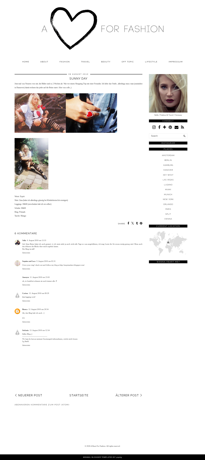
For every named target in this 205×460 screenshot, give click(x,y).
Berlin (168, 160)
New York (168, 199)
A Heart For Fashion (98, 446)
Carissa (25, 293)
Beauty (106, 62)
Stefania (25, 330)
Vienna (168, 219)
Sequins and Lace (29, 261)
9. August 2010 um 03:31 (46, 261)
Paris (168, 209)
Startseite (79, 395)
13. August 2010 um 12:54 (40, 330)
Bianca (25, 309)
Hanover (168, 170)
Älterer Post (127, 395)
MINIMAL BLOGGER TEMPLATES (98, 457)
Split (168, 214)
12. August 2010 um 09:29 (39, 293)
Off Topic (128, 62)
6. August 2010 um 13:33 (36, 240)
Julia (24, 240)
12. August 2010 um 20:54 (39, 309)
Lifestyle (151, 62)
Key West (168, 175)
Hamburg (168, 165)
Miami (168, 190)
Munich (168, 195)
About (44, 62)
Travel (85, 62)
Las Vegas (168, 180)
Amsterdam (168, 155)
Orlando (168, 204)
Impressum (176, 62)
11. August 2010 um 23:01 (40, 277)
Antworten (26, 253)
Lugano (168, 185)
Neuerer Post (30, 395)
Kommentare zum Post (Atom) (50, 405)
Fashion (65, 62)
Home (25, 62)
